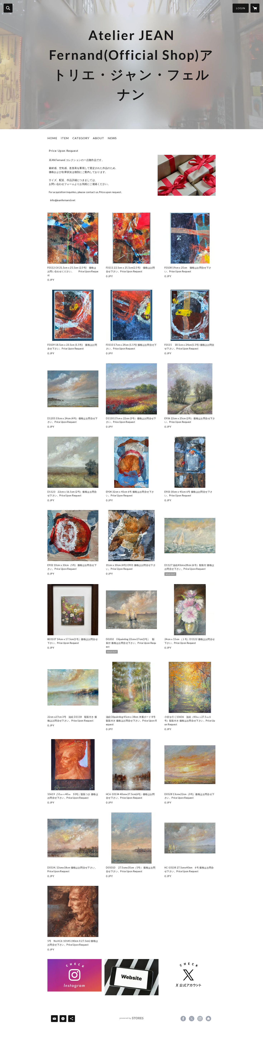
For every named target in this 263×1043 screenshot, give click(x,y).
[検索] (8, 8)
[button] (241, 8)
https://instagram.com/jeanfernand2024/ (200, 1018)
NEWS (112, 138)
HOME (52, 138)
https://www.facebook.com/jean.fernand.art (183, 1018)
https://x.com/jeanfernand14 (191, 1018)
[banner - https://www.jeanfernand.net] (131, 977)
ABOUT (98, 138)
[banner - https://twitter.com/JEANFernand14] (188, 975)
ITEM (65, 138)
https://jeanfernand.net (208, 1018)
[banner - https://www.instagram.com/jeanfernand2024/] (74, 975)
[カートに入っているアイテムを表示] (254, 8)
